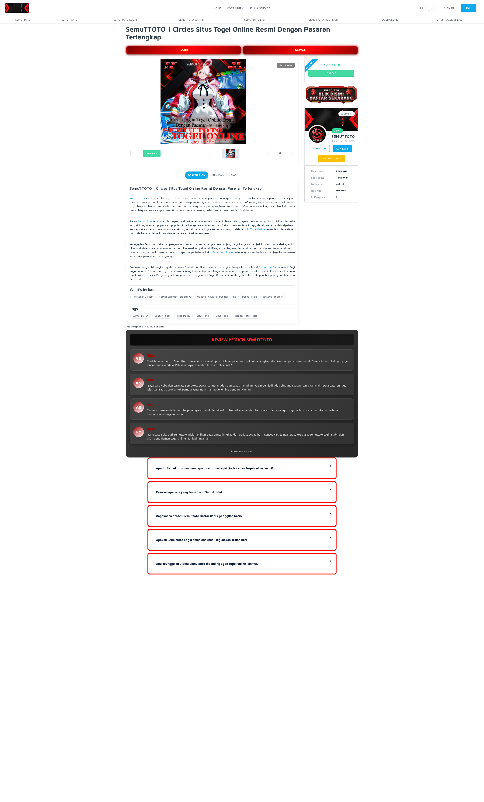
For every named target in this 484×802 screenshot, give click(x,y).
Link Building (155, 326)
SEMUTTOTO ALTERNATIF (324, 19)
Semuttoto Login (223, 252)
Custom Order (331, 158)
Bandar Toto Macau (246, 315)
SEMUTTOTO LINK (254, 19)
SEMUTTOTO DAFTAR (191, 19)
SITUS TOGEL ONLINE (449, 19)
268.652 (152, 153)
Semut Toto (145, 221)
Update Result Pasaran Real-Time (216, 296)
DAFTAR (300, 50)
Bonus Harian (249, 296)
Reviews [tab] (218, 175)
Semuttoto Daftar (269, 267)
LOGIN (184, 50)
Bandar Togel (162, 315)
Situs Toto (203, 315)
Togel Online (257, 229)
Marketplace (135, 326)
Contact (342, 148)
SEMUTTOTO (22, 19)
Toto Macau (183, 315)
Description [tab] (196, 175)
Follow (320, 148)
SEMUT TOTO (69, 19)
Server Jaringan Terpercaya (175, 296)
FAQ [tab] (233, 175)
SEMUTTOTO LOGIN (125, 19)
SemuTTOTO (137, 198)
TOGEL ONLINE (389, 19)
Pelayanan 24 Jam (143, 296)
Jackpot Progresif (273, 296)
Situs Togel (222, 315)
